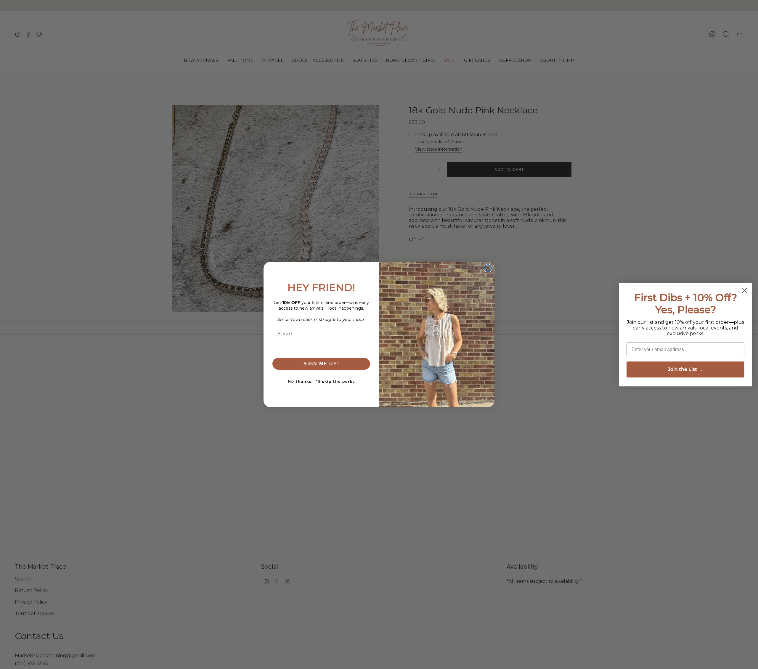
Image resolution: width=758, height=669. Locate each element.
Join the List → (685, 369)
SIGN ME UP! (321, 363)
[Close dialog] (488, 268)
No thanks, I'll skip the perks (321, 381)
